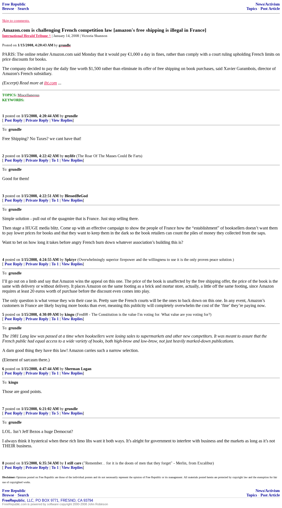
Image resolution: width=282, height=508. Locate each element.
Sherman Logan (78, 369)
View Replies (61, 120)
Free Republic (14, 4)
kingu (69, 314)
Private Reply (37, 120)
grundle (71, 116)
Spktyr (70, 260)
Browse (8, 9)
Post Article (270, 9)
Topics (251, 9)
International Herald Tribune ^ (26, 36)
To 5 (55, 413)
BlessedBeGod (76, 196)
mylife (70, 156)
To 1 (55, 160)
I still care (73, 463)
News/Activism (268, 4)
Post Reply (14, 120)
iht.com (50, 83)
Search (23, 9)
